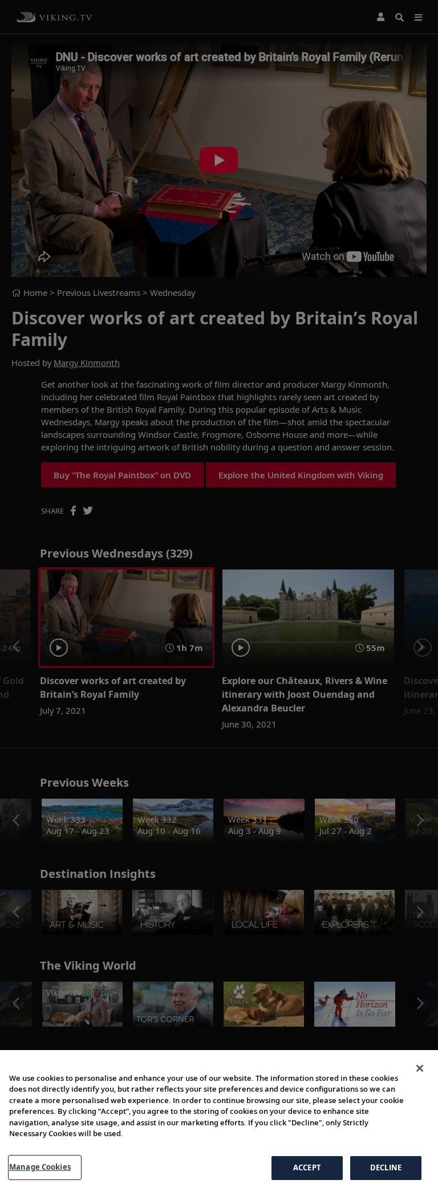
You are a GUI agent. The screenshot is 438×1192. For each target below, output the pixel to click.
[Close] (419, 1068)
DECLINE (386, 1167)
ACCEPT (307, 1167)
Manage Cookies (40, 1167)
